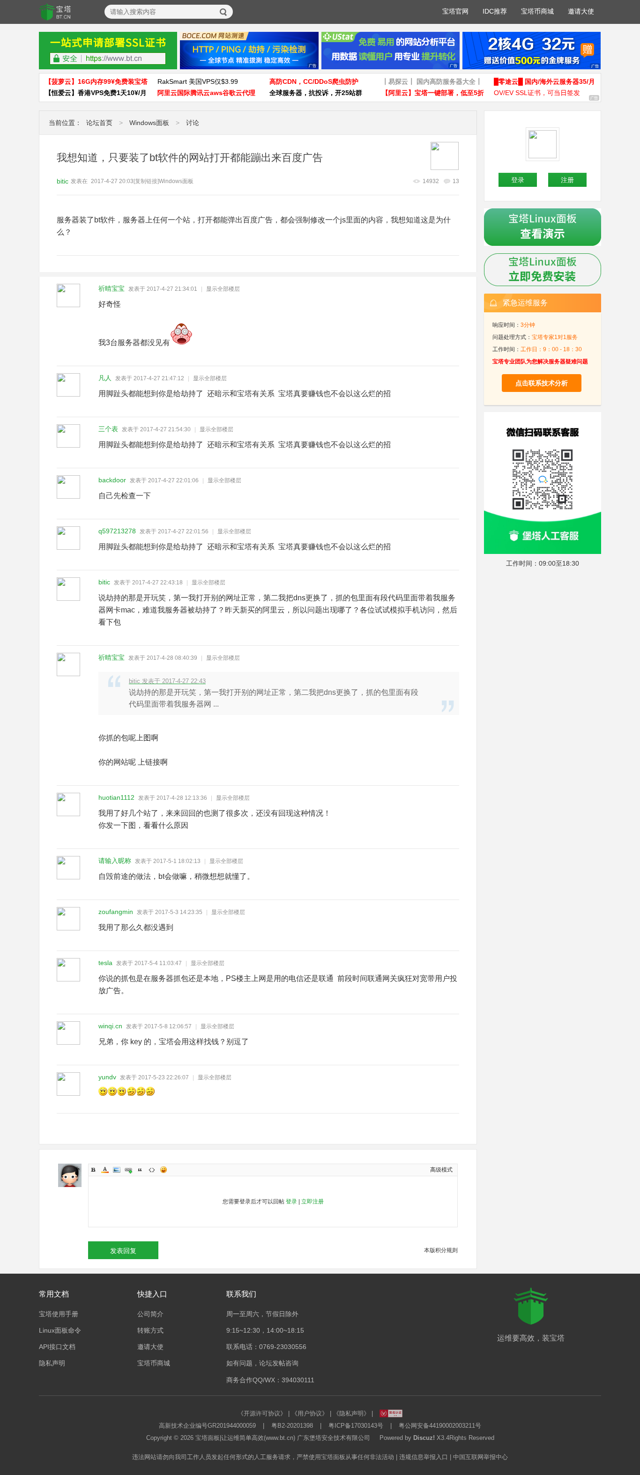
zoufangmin (115, 911)
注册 (567, 180)
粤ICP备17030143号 (355, 1425)
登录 (291, 1201)
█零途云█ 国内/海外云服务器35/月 (544, 81)
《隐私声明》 (351, 1413)
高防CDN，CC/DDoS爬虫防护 (313, 81)
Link (128, 1169)
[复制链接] (146, 181)
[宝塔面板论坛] (55, 12)
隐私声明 (52, 1363)
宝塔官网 (455, 11)
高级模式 (441, 1169)
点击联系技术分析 (541, 383)
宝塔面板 (207, 1437)
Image (116, 1169)
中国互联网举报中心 (480, 1456)
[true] (223, 12)
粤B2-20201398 (292, 1425)
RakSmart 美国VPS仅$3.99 (197, 81)
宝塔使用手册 (58, 1314)
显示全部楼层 (223, 289)
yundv (107, 1077)
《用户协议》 (309, 1413)
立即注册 (312, 1201)
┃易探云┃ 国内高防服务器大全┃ (432, 81)
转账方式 (150, 1330)
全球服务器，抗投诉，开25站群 (315, 92)
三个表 (108, 429)
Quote (140, 1169)
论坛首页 (99, 122)
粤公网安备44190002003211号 (440, 1425)
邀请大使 (581, 11)
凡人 (105, 378)
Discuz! (424, 1437)
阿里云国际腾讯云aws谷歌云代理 (206, 92)
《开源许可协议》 (262, 1413)
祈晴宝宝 (111, 288)
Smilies (163, 1169)
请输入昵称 (114, 860)
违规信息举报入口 (423, 1456)
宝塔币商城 (537, 11)
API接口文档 (57, 1346)
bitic (62, 181)
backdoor (112, 480)
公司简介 (150, 1314)
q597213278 (117, 531)
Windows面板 (149, 122)
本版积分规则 (441, 1250)
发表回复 (123, 1250)
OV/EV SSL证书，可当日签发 (537, 92)
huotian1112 (116, 797)
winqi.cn (110, 1026)
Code (151, 1169)
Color (105, 1169)
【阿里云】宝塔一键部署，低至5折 (433, 92)
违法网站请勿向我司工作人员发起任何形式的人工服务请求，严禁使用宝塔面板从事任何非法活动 (263, 1456)
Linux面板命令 (60, 1330)
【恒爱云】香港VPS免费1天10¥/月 (96, 92)
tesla (105, 962)
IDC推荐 (495, 11)
